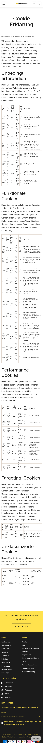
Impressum (26, 655)
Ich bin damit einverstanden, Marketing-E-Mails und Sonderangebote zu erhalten (22, 723)
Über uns (4, 663)
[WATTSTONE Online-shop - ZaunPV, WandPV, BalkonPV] (21, 4)
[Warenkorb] (39, 4)
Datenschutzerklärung (30, 658)
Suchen (25, 642)
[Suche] (34, 4)
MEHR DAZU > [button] (21, 626)
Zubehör (4, 659)
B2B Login (5, 673)
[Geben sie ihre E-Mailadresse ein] (39, 716)
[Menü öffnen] (4, 4)
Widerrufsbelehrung (29, 665)
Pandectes (16, 36)
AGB (24, 661)
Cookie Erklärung (28, 672)
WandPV (4, 652)
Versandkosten (28, 668)
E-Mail (3, 712)
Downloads (5, 666)
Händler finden (6, 669)
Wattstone (5, 645)
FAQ (23, 645)
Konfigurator (6, 642)
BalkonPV (5, 649)
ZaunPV (4, 656)
